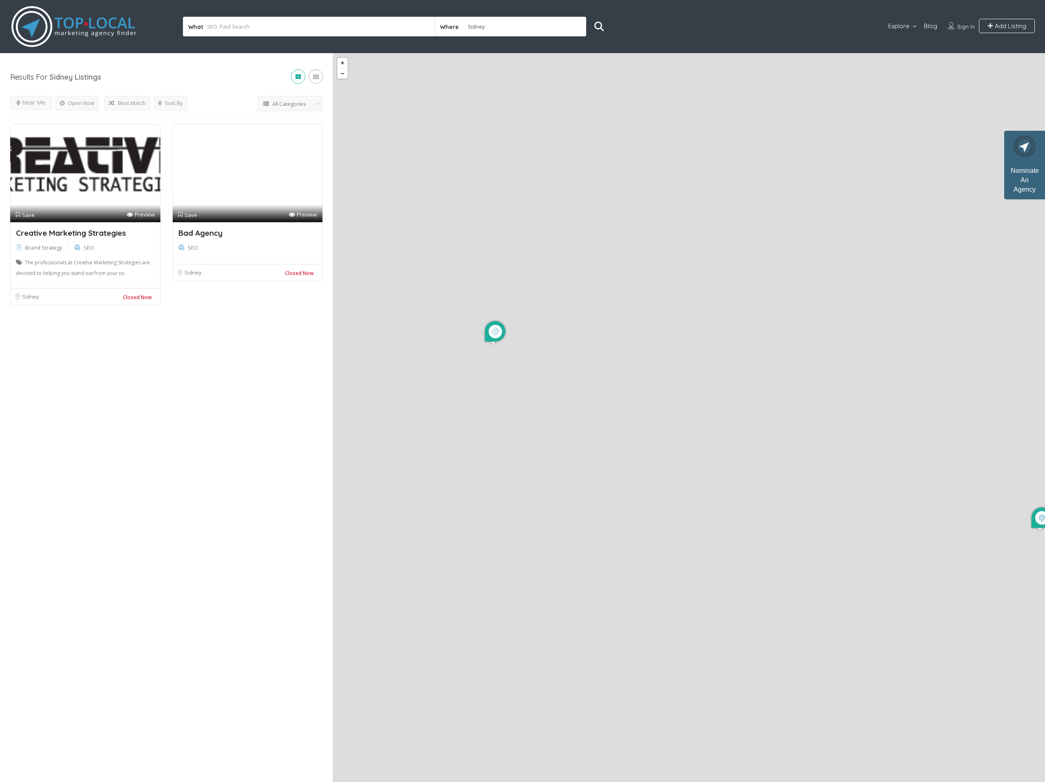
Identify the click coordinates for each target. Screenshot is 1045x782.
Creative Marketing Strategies (71, 233)
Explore (898, 26)
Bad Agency (200, 233)
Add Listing (1009, 26)
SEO (89, 247)
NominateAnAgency (1025, 180)
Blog (930, 26)
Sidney (30, 296)
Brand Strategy (43, 247)
